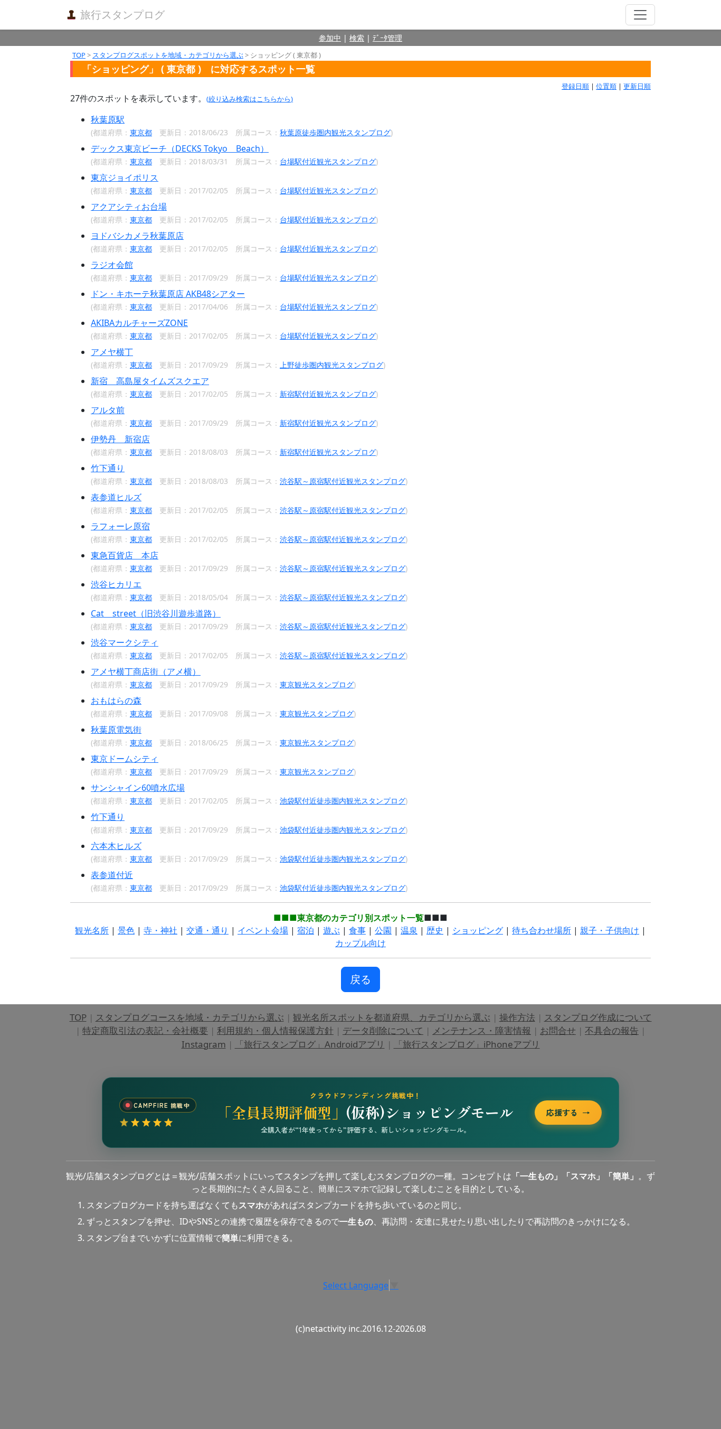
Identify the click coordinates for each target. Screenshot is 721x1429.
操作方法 (517, 1017)
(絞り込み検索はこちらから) (249, 99)
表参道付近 (112, 875)
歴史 (434, 930)
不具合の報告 (612, 1030)
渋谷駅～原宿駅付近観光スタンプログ (342, 481)
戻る (360, 979)
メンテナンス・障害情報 (481, 1030)
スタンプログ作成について (598, 1017)
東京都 (141, 132)
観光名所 (92, 930)
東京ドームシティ (124, 758)
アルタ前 (108, 410)
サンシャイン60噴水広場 (138, 787)
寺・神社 (160, 930)
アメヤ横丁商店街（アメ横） (146, 671)
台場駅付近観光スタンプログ (328, 161)
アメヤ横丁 (112, 352)
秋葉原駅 (108, 119)
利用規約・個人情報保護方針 (275, 1030)
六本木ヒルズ (116, 846)
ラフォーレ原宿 (120, 526)
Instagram (204, 1044)
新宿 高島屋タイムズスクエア (150, 381)
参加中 (330, 38)
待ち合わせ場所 (541, 930)
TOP (79, 55)
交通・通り (207, 930)
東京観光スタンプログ (317, 684)
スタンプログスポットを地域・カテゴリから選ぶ (167, 55)
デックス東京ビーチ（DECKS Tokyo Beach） (180, 148)
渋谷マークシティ (124, 642)
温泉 (409, 930)
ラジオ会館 (112, 264)
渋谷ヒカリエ (116, 584)
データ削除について (383, 1030)
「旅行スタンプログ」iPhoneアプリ (467, 1044)
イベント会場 (263, 930)
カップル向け (360, 943)
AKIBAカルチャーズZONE (139, 323)
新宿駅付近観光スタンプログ (328, 394)
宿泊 (305, 930)
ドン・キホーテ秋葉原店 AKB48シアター (168, 294)
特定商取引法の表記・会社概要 (145, 1030)
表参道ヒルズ (116, 497)
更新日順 (637, 86)
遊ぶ (331, 930)
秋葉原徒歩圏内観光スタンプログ (335, 132)
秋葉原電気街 (116, 729)
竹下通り (108, 468)
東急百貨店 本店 (124, 555)
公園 (383, 930)
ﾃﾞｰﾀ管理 (387, 38)
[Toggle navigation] (640, 14)
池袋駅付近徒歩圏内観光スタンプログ (342, 801)
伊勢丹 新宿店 (120, 439)
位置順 (606, 86)
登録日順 (575, 86)
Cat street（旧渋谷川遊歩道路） (156, 613)
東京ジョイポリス (124, 177)
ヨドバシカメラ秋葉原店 (137, 235)
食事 (357, 930)
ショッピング (477, 930)
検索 (356, 38)
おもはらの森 (116, 700)
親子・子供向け (609, 930)
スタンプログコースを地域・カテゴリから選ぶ (190, 1017)
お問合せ (558, 1030)
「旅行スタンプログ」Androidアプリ (310, 1044)
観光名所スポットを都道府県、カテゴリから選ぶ (391, 1017)
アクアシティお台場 (129, 206)
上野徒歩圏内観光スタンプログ (331, 365)
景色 (126, 930)
